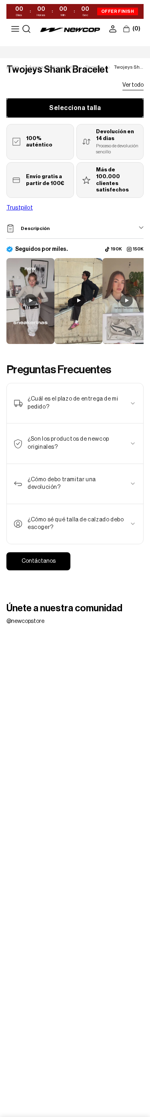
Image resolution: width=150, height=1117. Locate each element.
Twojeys (94, 67)
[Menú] (15, 29)
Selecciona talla (75, 108)
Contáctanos (39, 561)
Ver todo (133, 85)
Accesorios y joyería (52, 67)
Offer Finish (117, 11)
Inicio (12, 67)
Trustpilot (19, 208)
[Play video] (30, 301)
